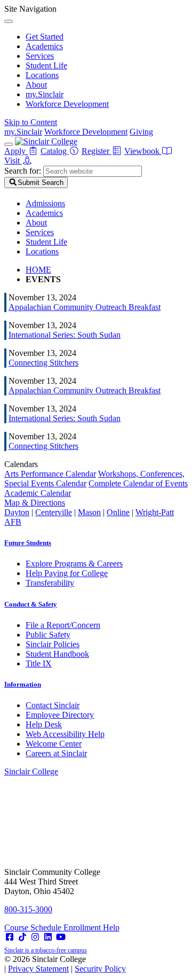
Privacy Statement (38, 968)
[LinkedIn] (48, 937)
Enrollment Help (91, 927)
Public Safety (48, 634)
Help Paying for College (67, 573)
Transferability (50, 582)
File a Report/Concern (63, 625)
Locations (42, 75)
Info (22, 684)
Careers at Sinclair (56, 753)
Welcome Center (54, 743)
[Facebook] (9, 937)
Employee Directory (60, 714)
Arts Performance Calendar (50, 473)
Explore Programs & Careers (74, 563)
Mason (89, 512)
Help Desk (44, 724)
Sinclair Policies (52, 644)
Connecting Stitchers (43, 362)
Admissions (45, 203)
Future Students (27, 543)
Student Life (46, 65)
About (36, 84)
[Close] (8, 21)
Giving (141, 131)
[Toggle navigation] (8, 144)
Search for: (22, 170)
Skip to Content (30, 122)
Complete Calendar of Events (138, 483)
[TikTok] (22, 937)
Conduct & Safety (30, 604)
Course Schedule (33, 927)
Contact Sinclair (52, 705)
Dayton (16, 512)
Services (40, 55)
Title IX (39, 663)
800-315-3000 (28, 909)
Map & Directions (34, 502)
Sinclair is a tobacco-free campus (45, 950)
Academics (44, 46)
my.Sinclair (44, 94)
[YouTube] (60, 937)
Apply (16, 151)
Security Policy (100, 968)
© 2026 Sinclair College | (65, 963)
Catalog (55, 151)
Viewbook (143, 151)
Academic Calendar (37, 493)
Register (96, 151)
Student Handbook (57, 653)
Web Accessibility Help (65, 734)
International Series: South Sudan (65, 334)
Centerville (53, 512)
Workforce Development (67, 103)
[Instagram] (35, 937)
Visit (13, 160)
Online (118, 512)
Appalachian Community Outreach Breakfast (85, 307)
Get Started (44, 36)
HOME (38, 269)
